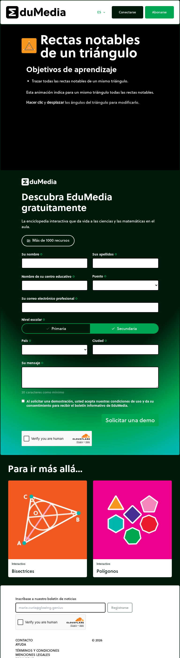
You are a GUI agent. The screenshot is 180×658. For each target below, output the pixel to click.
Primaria (56, 328)
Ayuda (20, 644)
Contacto (24, 640)
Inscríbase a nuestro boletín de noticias (45, 599)
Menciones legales (32, 654)
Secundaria (124, 328)
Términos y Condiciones (37, 650)
